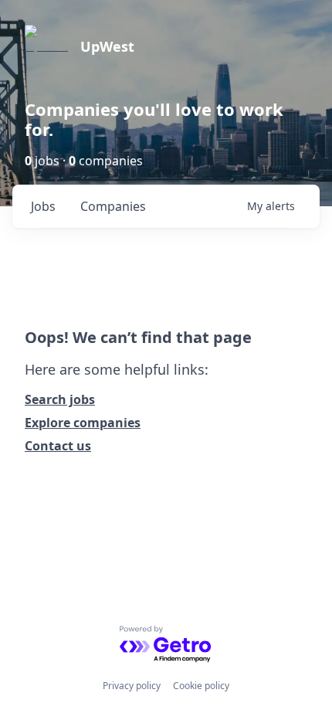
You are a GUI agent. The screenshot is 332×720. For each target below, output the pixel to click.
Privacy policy (132, 685)
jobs (43, 206)
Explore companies (83, 422)
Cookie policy (201, 685)
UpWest (107, 46)
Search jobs (60, 399)
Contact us (58, 445)
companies (113, 206)
